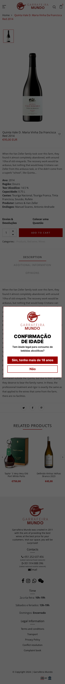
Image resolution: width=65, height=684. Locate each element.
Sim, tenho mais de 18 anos (32, 360)
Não (33, 369)
